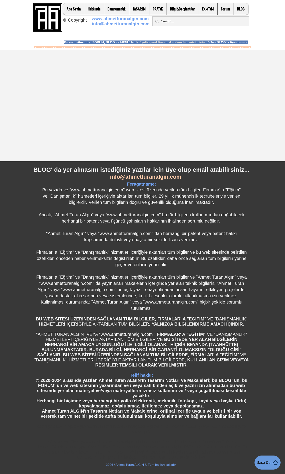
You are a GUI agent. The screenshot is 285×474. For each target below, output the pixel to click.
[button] (94, 9)
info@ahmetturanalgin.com (121, 23)
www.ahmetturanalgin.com (120, 18)
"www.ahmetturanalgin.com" (97, 189)
